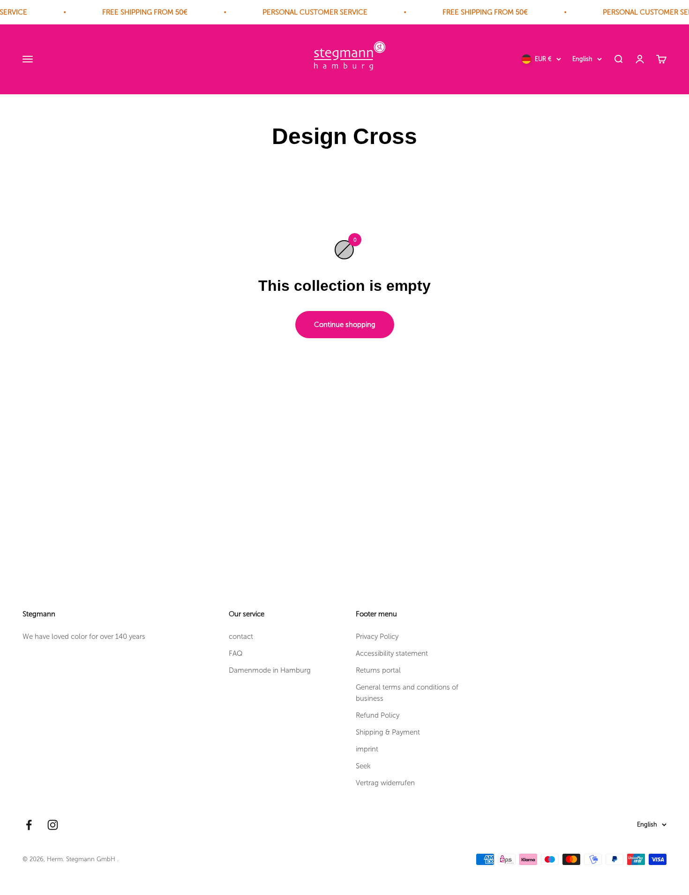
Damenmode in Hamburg (270, 670)
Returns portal (378, 670)
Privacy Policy (377, 636)
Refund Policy (377, 715)
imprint (367, 749)
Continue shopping (344, 324)
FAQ (236, 653)
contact (241, 636)
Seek (363, 766)
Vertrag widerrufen (385, 783)
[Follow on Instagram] (52, 825)
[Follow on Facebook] (28, 825)
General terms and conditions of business (407, 693)
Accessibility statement (392, 653)
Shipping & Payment (388, 732)
